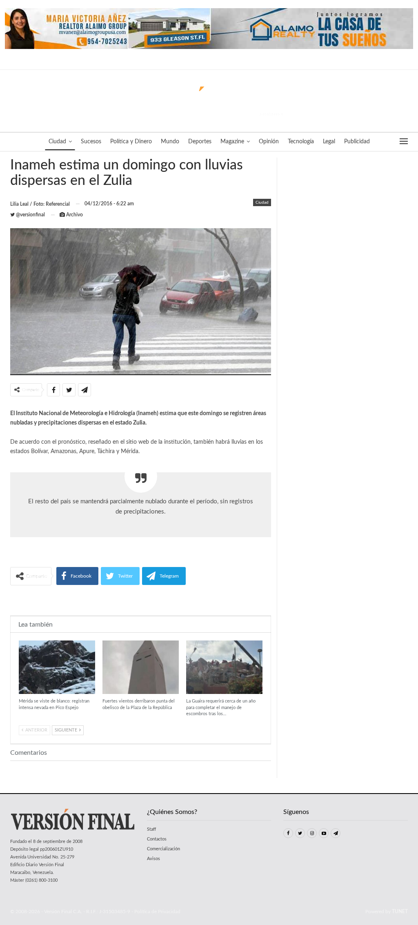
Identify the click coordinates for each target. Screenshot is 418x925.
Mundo (170, 142)
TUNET (400, 911)
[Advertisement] (140, 600)
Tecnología (301, 142)
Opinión (269, 142)
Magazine (232, 142)
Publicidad (357, 142)
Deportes (199, 142)
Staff (151, 829)
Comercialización (163, 849)
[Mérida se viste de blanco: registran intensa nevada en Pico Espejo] (57, 667)
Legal (329, 142)
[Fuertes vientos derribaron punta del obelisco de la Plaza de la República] (140, 667)
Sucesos (91, 142)
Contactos (157, 839)
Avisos (153, 858)
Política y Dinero (131, 142)
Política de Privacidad (157, 911)
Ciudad (57, 142)
